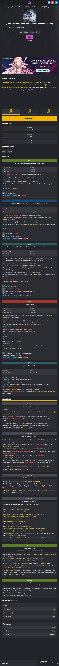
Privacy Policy (5, 663)
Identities (15, 7)
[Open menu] (3, 2)
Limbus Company (6, 7)
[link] (29, 65)
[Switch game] (6, 2)
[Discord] (49, 2)
